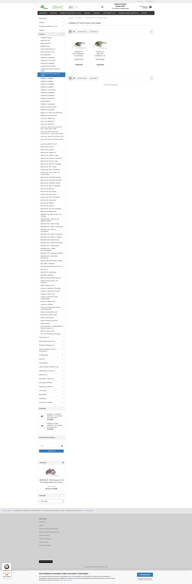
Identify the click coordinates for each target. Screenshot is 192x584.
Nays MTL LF (44, 269)
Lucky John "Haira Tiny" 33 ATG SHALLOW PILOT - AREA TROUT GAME (52, 132)
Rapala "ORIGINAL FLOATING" (49, 320)
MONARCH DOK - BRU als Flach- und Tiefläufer (51, 215)
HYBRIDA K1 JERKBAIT (47, 87)
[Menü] (10, 564)
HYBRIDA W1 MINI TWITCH (48, 107)
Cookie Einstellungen (45, 545)
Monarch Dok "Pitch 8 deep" (48, 194)
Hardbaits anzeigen (46, 37)
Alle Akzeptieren (145, 575)
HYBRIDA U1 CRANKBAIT (48, 104)
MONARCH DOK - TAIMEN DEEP (50, 245)
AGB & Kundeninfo (44, 535)
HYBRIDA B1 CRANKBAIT (48, 57)
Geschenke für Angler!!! (45, 402)
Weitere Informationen (145, 579)
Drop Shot (42, 359)
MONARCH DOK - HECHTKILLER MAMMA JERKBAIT (50, 220)
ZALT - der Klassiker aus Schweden (51, 334)
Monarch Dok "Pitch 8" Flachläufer (50, 197)
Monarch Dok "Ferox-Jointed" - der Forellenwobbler (50, 173)
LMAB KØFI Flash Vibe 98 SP (49, 115)
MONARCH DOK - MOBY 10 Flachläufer (52, 226)
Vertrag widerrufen (46, 561)
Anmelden (51, 451)
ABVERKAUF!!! (43, 13)
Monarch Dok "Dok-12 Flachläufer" (50, 169)
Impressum (42, 522)
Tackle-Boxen (43, 390)
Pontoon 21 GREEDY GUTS (48, 301)
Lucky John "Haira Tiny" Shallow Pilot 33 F (52, 140)
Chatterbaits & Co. (109, 13)
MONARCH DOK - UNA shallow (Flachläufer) (49, 257)
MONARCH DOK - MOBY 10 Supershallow (48, 230)
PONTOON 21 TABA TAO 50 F (49, 315)
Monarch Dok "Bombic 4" (48, 149)
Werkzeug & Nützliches (45, 382)
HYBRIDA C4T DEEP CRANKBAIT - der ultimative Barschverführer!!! (79, 54)
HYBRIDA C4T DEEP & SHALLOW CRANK (50, 74)
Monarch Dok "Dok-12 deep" (48, 167)
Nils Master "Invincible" (47, 275)
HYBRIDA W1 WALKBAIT (48, 110)
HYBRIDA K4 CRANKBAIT (48, 95)
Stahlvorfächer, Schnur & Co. (47, 371)
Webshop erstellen (89, 567)
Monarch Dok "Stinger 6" (47, 203)
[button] (70, 32)
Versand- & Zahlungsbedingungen (48, 528)
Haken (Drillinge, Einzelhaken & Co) (49, 367)
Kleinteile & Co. (43, 374)
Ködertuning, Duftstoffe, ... (46, 386)
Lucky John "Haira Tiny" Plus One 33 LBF (52, 136)
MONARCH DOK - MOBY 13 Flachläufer (52, 234)
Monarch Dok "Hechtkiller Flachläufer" (51, 180)
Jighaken (87, 13)
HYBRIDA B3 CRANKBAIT (48, 63)
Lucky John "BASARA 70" (48, 121)
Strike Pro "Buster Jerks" (47, 331)
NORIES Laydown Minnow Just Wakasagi (49, 281)
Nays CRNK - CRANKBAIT (48, 263)
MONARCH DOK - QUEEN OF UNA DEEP (52, 243)
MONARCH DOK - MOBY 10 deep (50, 224)
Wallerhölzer (42, 398)
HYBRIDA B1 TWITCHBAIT (48, 60)
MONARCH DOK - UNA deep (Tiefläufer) (52, 253)
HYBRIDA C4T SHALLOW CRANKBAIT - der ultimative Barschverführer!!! (100, 54)
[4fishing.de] (52, 7)
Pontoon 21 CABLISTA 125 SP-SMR (50, 288)
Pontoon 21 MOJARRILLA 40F (49, 312)
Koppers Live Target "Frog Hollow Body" (52, 112)
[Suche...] (102, 7)
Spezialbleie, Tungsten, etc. (46, 378)
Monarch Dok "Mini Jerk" (47, 188)
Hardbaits (96, 13)
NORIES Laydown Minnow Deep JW (51, 278)
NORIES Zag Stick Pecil (47, 285)
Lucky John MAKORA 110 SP (49, 144)
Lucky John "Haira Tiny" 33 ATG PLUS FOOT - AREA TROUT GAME (51, 128)
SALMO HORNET (45, 323)
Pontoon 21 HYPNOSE (47, 304)
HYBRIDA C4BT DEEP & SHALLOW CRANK (50, 70)
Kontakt (41, 525)
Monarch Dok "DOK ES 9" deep (49, 161)
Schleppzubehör (43, 355)
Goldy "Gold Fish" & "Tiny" (48, 52)
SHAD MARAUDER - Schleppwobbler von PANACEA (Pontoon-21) (52, 327)
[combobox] (82, 32)
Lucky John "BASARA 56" (48, 118)
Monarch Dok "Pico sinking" (48, 191)
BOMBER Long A (45, 46)
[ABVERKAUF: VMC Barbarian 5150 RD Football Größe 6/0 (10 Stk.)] (51, 471)
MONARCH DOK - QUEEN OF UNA (50, 240)
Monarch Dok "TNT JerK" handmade (51, 208)
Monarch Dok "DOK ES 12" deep (49, 155)
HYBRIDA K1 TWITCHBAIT (48, 90)
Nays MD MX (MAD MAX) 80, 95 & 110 (51, 266)
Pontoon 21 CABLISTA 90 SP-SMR (50, 291)
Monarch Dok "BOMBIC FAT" (48, 152)
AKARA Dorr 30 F (45, 40)
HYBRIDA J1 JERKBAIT (47, 78)
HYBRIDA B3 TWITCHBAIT (48, 66)
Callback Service (43, 542)
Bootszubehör (43, 394)
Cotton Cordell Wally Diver (48, 49)
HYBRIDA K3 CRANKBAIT (48, 92)
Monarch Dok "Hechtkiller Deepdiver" (51, 177)
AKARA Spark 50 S (46, 43)
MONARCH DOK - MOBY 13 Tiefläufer (51, 237)
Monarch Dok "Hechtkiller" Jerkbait (50, 183)
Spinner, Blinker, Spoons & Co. (128, 13)
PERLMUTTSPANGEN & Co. (46, 345)
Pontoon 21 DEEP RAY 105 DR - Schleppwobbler (49, 297)
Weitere (144, 13)
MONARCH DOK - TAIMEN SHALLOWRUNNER (48, 249)
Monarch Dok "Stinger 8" (47, 206)
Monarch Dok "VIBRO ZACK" (48, 211)
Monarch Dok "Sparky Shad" (48, 200)
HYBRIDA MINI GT (46, 101)
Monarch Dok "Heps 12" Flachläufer (51, 186)
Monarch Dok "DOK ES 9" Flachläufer (51, 164)
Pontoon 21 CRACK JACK (48, 294)
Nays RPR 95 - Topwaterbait (48, 272)
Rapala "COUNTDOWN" (47, 317)
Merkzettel (150, 1)
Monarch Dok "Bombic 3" (48, 147)
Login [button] (141, 1)
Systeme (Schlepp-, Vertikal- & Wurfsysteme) (47, 350)
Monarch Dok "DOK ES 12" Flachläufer (51, 158)
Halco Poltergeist (45, 54)
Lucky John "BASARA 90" (48, 124)
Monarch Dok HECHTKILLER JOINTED (51, 261)
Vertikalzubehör (43, 363)
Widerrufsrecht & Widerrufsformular (49, 532)
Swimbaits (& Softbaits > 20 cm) (70, 13)
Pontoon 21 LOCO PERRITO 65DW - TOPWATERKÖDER (51, 308)
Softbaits (53, 13)
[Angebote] (63, 463)
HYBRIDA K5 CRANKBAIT (48, 98)
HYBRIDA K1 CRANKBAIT (48, 84)
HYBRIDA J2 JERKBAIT (47, 81)
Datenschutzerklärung (65, 580)
